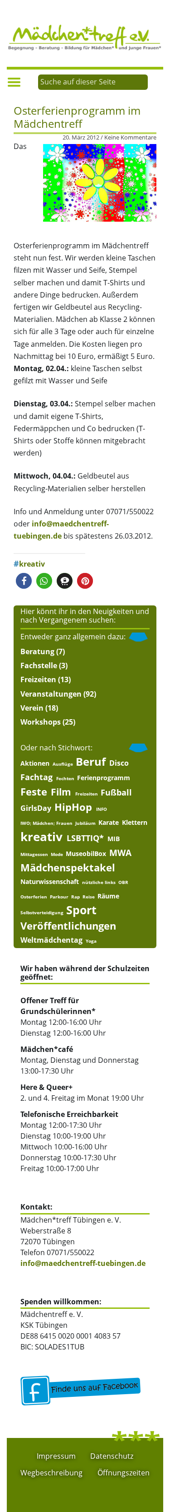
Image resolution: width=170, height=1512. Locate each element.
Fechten (65, 778)
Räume (108, 896)
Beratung (37, 651)
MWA (120, 853)
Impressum (56, 1456)
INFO (101, 809)
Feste (33, 792)
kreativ (32, 564)
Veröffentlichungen (68, 926)
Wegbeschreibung (51, 1473)
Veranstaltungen (51, 694)
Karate (108, 823)
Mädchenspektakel (67, 867)
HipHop (73, 807)
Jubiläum (85, 823)
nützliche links (99, 882)
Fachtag (36, 777)
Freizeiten (38, 679)
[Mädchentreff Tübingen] (85, 36)
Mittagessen (34, 854)
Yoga (91, 941)
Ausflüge (63, 764)
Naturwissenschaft (49, 882)
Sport (81, 910)
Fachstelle (38, 665)
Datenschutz (111, 1456)
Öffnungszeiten (123, 1473)
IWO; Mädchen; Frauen (46, 823)
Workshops (40, 722)
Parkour (59, 896)
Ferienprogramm (103, 778)
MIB (113, 839)
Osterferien (33, 896)
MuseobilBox (86, 854)
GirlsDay (35, 808)
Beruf (91, 762)
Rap (75, 896)
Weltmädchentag (51, 940)
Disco (119, 763)
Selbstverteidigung (41, 912)
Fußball (116, 792)
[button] (24, 581)
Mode (57, 854)
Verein (32, 708)
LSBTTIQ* (85, 838)
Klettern (134, 823)
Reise (89, 896)
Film (61, 792)
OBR (123, 882)
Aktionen (34, 763)
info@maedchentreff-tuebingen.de (83, 1263)
